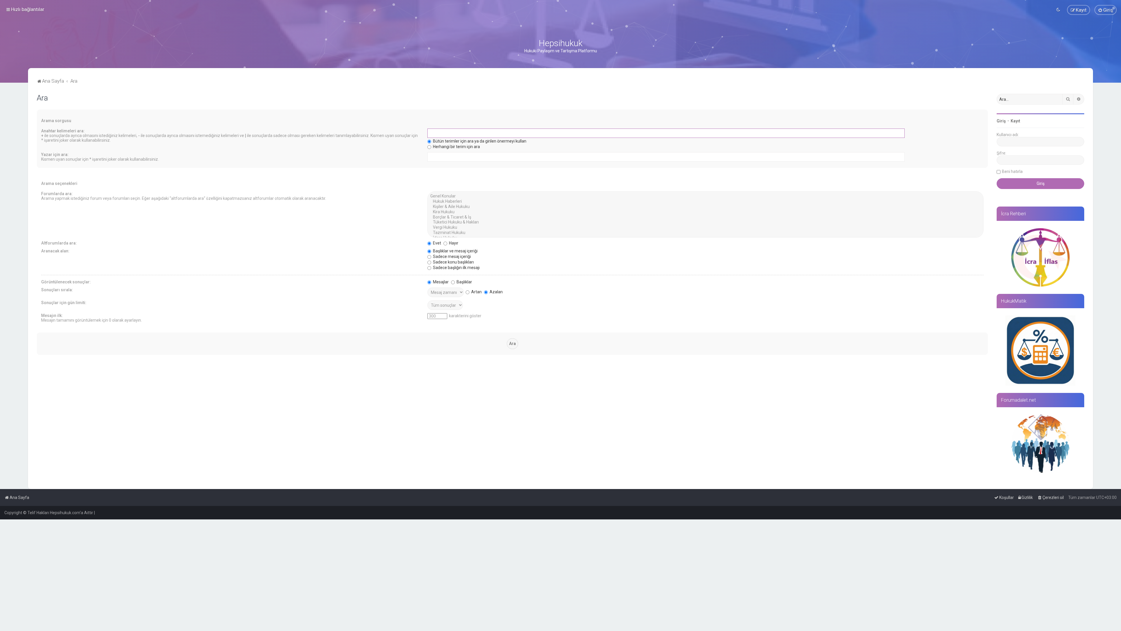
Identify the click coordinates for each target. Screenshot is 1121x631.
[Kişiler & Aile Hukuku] (705, 206)
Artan (476, 292)
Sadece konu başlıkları (453, 262)
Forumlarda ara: (57, 193)
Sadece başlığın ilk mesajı (456, 267)
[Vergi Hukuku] (705, 227)
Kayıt (1015, 121)
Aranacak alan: (55, 251)
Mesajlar (440, 282)
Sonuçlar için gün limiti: (63, 302)
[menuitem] (1105, 10)
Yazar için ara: (55, 154)
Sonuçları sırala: (57, 289)
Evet (436, 243)
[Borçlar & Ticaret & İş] (705, 217)
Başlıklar (464, 282)
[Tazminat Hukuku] (705, 232)
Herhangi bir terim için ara (456, 146)
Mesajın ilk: (52, 315)
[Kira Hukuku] (705, 212)
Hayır (453, 243)
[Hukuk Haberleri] (705, 201)
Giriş (1001, 121)
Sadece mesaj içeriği (451, 256)
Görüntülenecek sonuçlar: (66, 282)
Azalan (496, 292)
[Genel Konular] (705, 196)
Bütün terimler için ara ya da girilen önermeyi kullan (479, 141)
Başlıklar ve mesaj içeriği (455, 251)
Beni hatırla (1012, 171)
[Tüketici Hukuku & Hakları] (705, 222)
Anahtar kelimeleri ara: (63, 131)
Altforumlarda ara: (59, 243)
